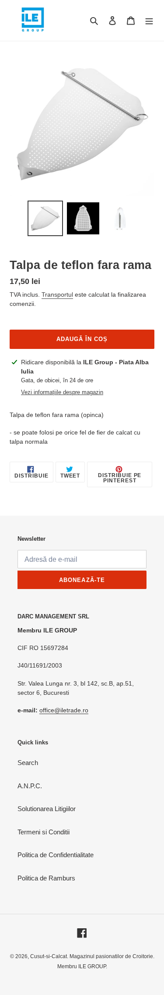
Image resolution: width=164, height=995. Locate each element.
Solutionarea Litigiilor (46, 808)
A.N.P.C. (29, 786)
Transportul (57, 294)
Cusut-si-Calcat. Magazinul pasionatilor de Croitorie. (92, 956)
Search (27, 762)
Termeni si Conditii (43, 832)
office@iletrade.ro (63, 710)
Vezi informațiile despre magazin (62, 392)
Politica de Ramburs (46, 878)
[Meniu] (149, 20)
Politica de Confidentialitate (55, 855)
